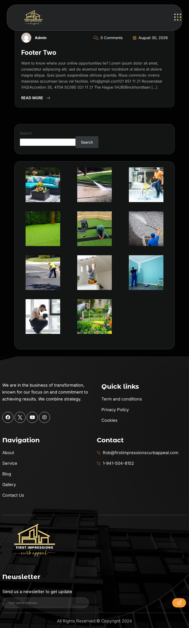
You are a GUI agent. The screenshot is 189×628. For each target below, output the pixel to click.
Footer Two (38, 52)
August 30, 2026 (152, 37)
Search (26, 133)
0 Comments (111, 37)
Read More (32, 97)
